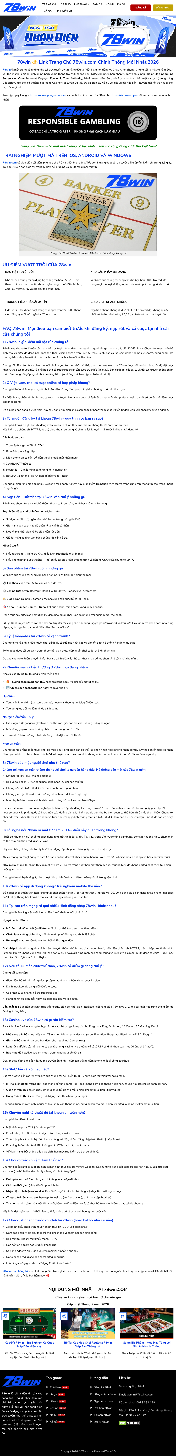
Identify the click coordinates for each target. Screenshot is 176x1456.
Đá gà (121, 4)
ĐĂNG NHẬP (163, 7)
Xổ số (48, 11)
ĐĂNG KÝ (141, 7)
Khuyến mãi (65, 11)
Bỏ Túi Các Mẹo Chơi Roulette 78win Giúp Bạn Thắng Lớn (88, 1344)
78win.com (10, 163)
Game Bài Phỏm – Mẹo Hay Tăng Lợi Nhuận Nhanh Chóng (146, 1344)
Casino (66, 4)
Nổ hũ (110, 4)
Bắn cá (97, 4)
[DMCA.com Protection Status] (129, 1423)
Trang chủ (50, 4)
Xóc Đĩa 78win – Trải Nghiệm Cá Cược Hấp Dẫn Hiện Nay (29, 1344)
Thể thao (80, 4)
